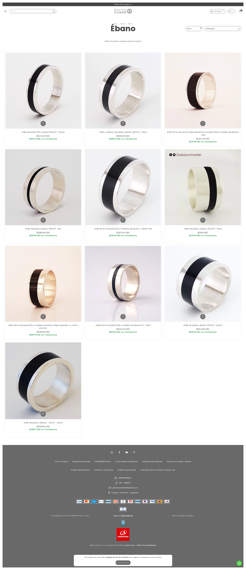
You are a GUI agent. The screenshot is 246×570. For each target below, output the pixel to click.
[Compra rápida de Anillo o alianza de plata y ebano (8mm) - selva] (123, 123)
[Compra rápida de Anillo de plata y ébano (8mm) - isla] (43, 220)
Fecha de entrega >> (123, 4)
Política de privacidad (127, 470)
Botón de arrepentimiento (146, 545)
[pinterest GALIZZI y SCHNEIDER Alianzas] (134, 452)
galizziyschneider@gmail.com (125, 488)
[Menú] (6, 11)
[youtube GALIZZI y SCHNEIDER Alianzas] (126, 452)
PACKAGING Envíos (103, 461)
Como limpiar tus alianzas (126, 461)
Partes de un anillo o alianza (179, 461)
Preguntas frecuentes (81, 461)
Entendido (123, 563)
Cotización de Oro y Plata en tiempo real (157, 470)
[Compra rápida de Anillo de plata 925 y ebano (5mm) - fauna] (43, 123)
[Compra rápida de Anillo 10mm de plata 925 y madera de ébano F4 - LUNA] (123, 316)
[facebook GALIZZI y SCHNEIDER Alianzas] (119, 452)
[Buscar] (54, 11)
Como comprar (61, 461)
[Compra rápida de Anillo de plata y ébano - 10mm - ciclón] (43, 414)
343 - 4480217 (125, 483)
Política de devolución (80, 470)
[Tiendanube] (123, 516)
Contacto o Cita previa (103, 470)
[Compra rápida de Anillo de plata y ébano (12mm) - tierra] (202, 220)
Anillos (122, 24)
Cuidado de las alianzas (152, 461)
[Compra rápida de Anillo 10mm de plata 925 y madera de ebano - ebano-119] (123, 220)
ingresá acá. (130, 545)
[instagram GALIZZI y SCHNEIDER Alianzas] (111, 452)
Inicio (115, 24)
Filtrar (189, 28)
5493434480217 (125, 478)
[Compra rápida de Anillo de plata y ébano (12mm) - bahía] (202, 316)
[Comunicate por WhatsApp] (239, 563)
